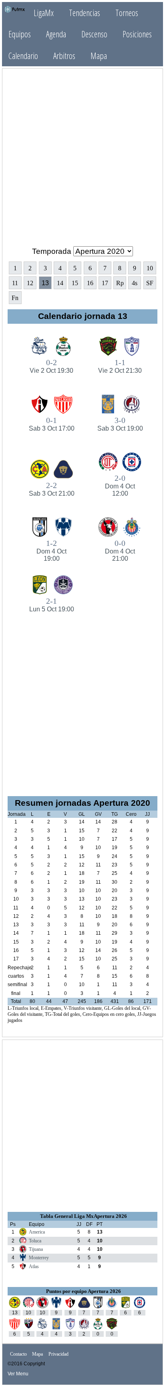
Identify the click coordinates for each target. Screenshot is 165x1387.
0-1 (51, 424)
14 (60, 283)
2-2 (51, 489)
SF (149, 283)
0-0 (120, 550)
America (37, 1232)
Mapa (99, 55)
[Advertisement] (82, 157)
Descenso (94, 34)
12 (30, 283)
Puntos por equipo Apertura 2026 (83, 1291)
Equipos (19, 34)
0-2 (51, 366)
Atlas (34, 1266)
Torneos (126, 12)
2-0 (120, 485)
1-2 (51, 550)
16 (90, 283)
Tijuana (36, 1249)
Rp (120, 283)
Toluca (35, 1241)
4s (134, 283)
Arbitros (64, 55)
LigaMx (44, 12)
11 (15, 283)
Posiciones (137, 34)
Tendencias (84, 12)
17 (105, 283)
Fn (15, 297)
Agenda (56, 34)
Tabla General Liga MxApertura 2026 (83, 1216)
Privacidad (58, 1354)
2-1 (51, 604)
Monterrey (39, 1257)
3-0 (120, 424)
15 (75, 283)
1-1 (120, 366)
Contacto (18, 1354)
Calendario (23, 55)
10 (150, 268)
